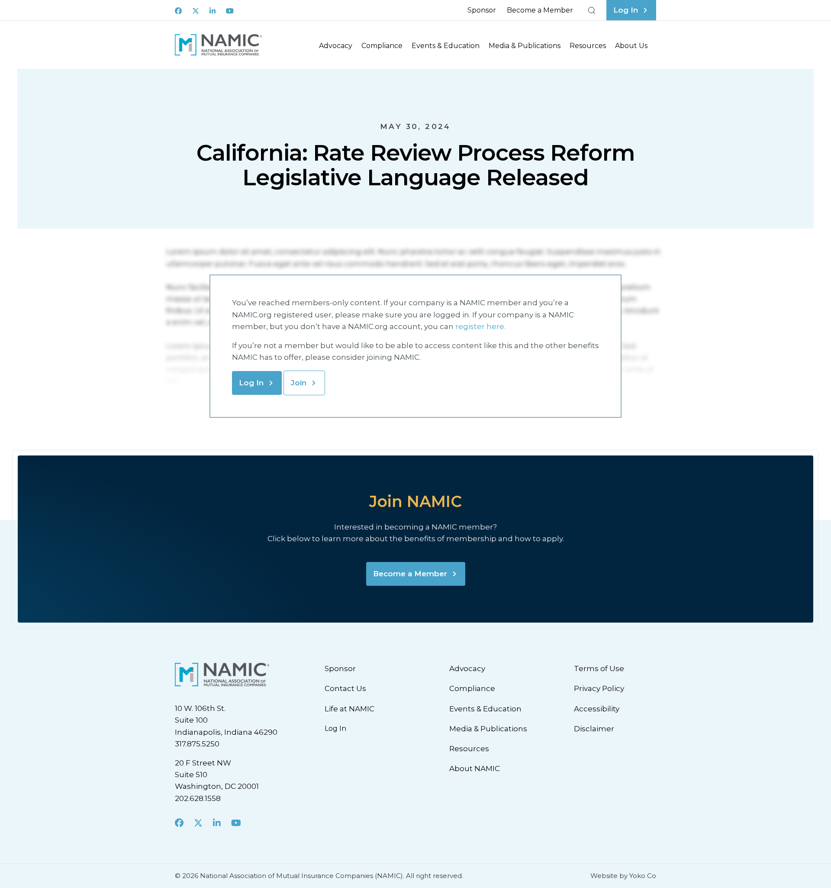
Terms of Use (599, 668)
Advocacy (335, 46)
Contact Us (345, 688)
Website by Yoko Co (623, 876)
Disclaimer (594, 728)
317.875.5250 (197, 743)
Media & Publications (524, 46)
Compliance (382, 46)
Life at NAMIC (349, 708)
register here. (481, 326)
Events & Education (446, 46)
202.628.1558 (198, 798)
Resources (588, 46)
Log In (251, 382)
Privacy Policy (599, 688)
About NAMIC (474, 768)
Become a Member (540, 10)
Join (298, 382)
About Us (631, 46)
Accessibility (596, 708)
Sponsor (481, 10)
